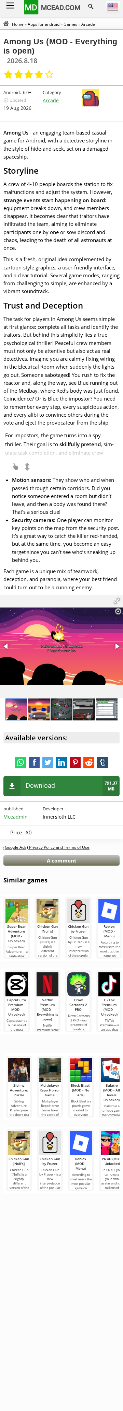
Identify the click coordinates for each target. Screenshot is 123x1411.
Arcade (51, 100)
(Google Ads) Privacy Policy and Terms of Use (46, 847)
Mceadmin (15, 816)
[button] (116, 600)
